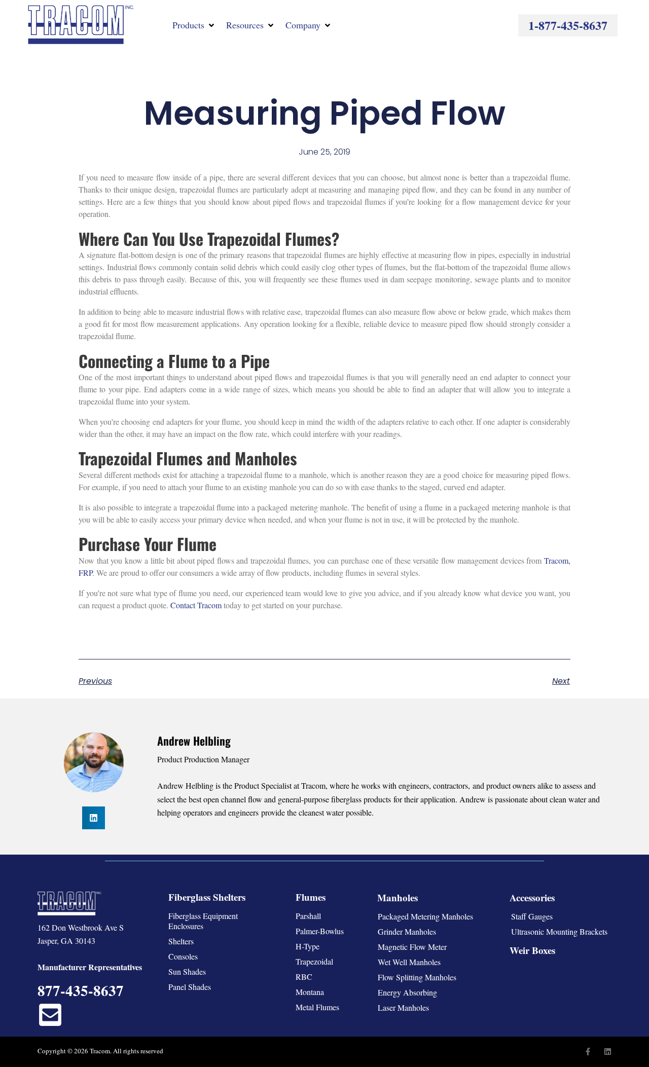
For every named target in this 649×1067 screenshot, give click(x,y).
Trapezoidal (314, 961)
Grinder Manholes (407, 931)
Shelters (181, 941)
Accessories (532, 897)
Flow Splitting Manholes (417, 977)
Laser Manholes (403, 1007)
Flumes (311, 897)
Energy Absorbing (407, 992)
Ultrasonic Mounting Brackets (559, 931)
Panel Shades (189, 986)
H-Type (307, 946)
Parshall (308, 915)
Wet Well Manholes (409, 961)
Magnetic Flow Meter (412, 946)
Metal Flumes (317, 1007)
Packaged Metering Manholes (425, 916)
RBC (304, 976)
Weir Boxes (532, 950)
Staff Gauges (532, 916)
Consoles (183, 956)
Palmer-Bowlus (320, 931)
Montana (310, 991)
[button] (194, 25)
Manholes (397, 897)
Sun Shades (187, 971)
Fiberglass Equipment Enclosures (203, 920)
